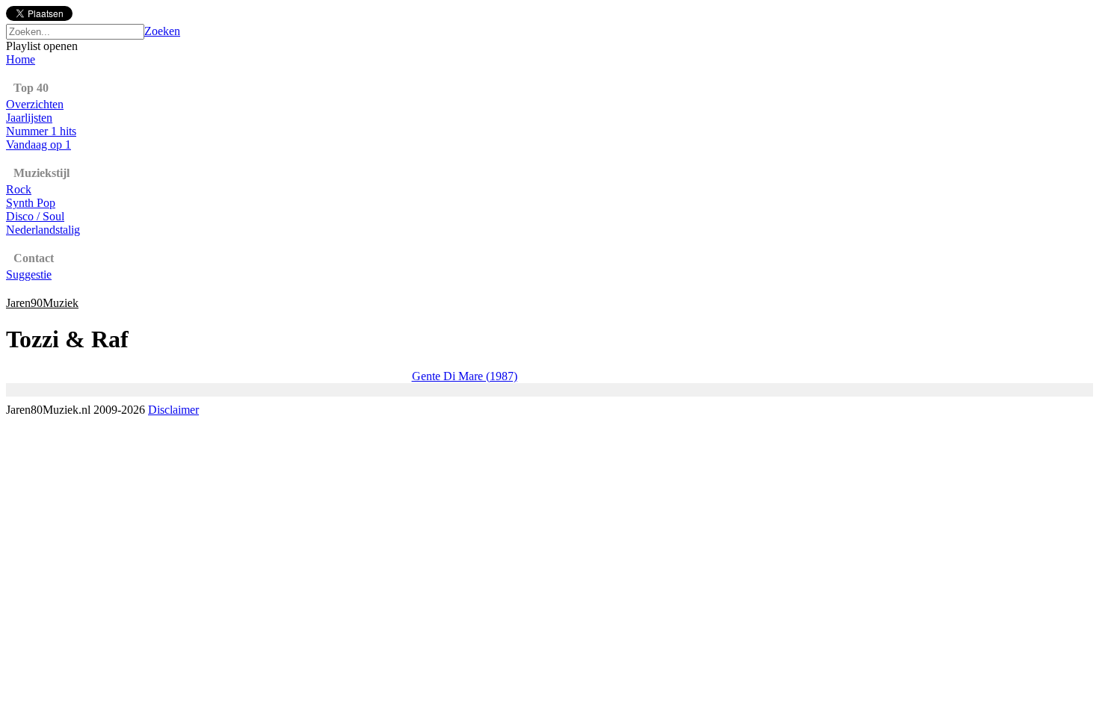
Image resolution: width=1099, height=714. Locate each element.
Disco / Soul (35, 216)
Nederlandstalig (43, 229)
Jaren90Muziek (42, 303)
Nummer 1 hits (41, 131)
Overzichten (35, 104)
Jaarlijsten (29, 117)
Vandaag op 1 (38, 144)
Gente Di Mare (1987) (464, 376)
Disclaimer (173, 409)
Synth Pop (30, 202)
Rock (18, 189)
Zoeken (162, 31)
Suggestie (29, 274)
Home (20, 59)
